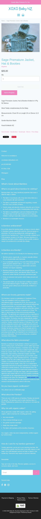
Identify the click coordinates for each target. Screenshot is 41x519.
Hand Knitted (5, 132)
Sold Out (20, 87)
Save (15, 137)
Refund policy (21, 500)
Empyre (18, 512)
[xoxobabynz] (20, 507)
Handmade (22, 132)
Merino (28, 132)
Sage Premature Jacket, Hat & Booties (17, 20)
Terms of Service (33, 498)
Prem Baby (35, 132)
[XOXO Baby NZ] (20, 10)
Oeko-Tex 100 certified (14, 359)
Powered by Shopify (26, 512)
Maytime (4, 66)
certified (30, 433)
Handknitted (14, 132)
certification (17, 390)
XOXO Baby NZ (10, 511)
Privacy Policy (21, 498)
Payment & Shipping (8, 498)
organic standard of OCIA (17, 302)
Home (3, 20)
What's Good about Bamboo (14, 184)
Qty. (2, 74)
